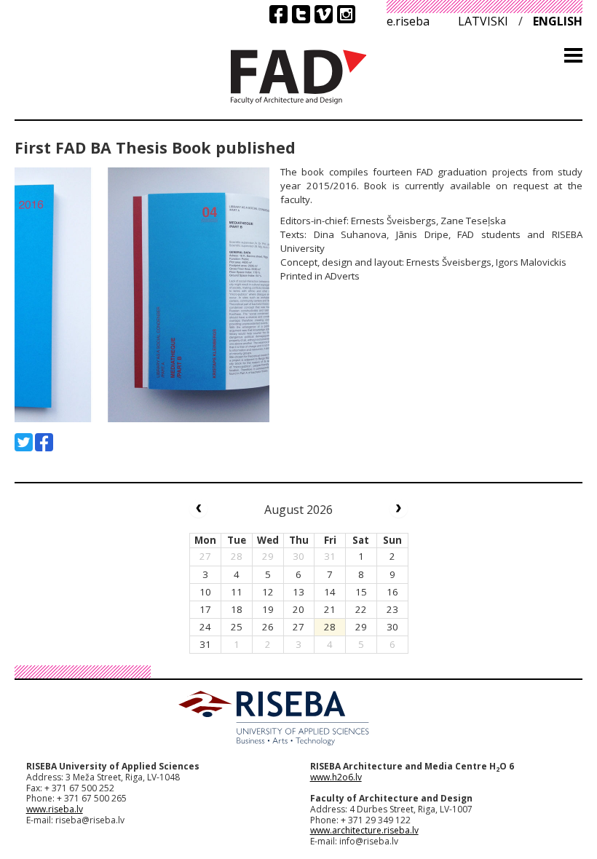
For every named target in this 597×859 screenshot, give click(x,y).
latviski (483, 21)
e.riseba (408, 21)
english (557, 21)
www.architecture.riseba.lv (364, 830)
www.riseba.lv (54, 809)
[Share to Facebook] (44, 442)
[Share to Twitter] (24, 442)
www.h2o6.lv (336, 777)
